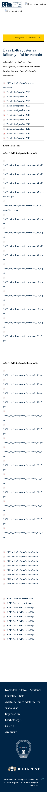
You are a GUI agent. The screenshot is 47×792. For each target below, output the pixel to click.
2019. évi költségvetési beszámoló (22, 556)
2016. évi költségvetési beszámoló (22, 570)
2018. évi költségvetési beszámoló (22, 561)
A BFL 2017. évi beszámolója (20, 621)
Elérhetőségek (13, 720)
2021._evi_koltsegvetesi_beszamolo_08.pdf (23, 442)
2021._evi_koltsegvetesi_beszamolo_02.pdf (23, 384)
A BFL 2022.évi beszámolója (20, 598)
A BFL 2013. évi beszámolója (20, 639)
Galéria (9, 726)
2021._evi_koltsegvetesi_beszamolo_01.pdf (23, 375)
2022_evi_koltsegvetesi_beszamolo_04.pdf (22, 183)
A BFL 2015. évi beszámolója (20, 630)
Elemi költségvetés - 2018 (18, 115)
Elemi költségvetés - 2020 (18, 105)
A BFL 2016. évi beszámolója (20, 625)
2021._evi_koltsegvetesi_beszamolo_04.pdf (23, 393)
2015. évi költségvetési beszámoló (22, 574)
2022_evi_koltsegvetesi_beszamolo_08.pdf (22, 246)
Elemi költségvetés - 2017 (18, 119)
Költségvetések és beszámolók (25, 38)
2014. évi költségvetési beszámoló (22, 579)
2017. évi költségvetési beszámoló (22, 565)
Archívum (11, 732)
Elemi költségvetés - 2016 (18, 124)
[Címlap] (11, 6)
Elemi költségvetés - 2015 (18, 129)
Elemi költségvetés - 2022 (18, 96)
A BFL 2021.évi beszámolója (20, 603)
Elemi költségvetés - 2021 (18, 101)
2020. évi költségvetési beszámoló (22, 552)
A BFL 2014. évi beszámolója (20, 634)
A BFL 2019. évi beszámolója (20, 612)
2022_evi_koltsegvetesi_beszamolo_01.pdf (22, 165)
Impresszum (12, 714)
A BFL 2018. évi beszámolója (20, 616)
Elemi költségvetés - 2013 (18, 138)
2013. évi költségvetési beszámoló (22, 583)
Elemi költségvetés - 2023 (18, 92)
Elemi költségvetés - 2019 (18, 110)
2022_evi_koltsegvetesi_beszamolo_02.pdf (22, 174)
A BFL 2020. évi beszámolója (20, 607)
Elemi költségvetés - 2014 (18, 133)
